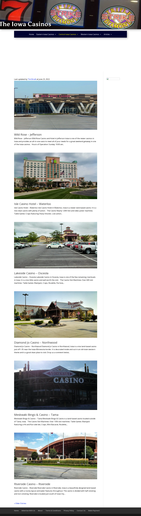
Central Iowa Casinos (67, 35)
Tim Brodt (32, 79)
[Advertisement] (70, 55)
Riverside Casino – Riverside (32, 484)
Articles (107, 35)
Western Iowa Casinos (90, 35)
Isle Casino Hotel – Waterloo (32, 204)
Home (31, 35)
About (40, 511)
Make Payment (94, 511)
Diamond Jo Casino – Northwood (35, 342)
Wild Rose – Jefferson (28, 134)
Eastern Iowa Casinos (45, 35)
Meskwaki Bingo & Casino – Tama (36, 415)
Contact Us (81, 511)
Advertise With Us (28, 511)
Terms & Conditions (53, 511)
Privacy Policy (69, 511)
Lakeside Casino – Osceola (31, 273)
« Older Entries (20, 503)
